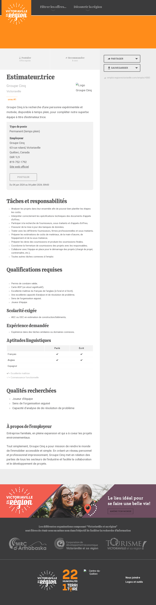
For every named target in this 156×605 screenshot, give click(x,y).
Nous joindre (133, 577)
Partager (117, 58)
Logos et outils (134, 581)
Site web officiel (19, 166)
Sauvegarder (119, 68)
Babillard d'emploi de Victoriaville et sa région (16, 14)
